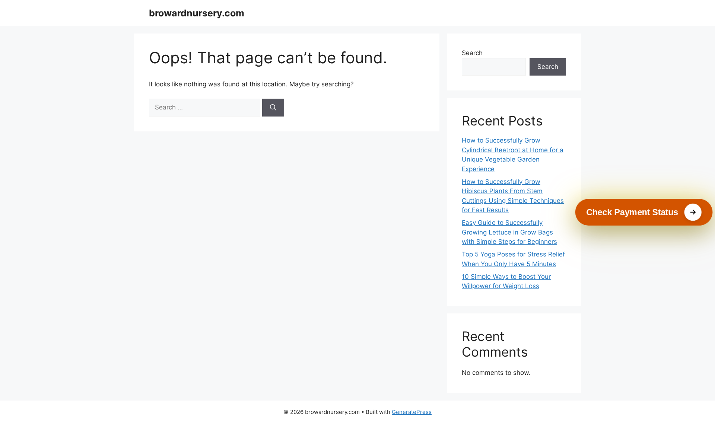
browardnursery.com (196, 13)
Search (472, 53)
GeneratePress (412, 411)
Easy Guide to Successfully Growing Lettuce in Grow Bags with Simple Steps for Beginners (509, 232)
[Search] (273, 108)
